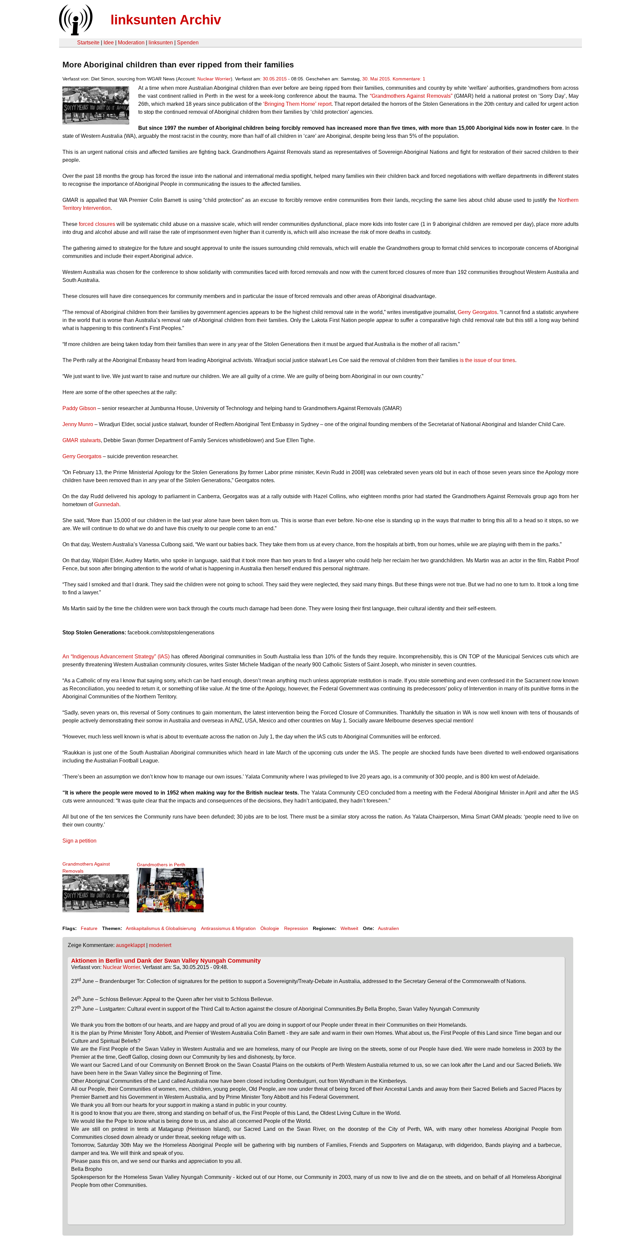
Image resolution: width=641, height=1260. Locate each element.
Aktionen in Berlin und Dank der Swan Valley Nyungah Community (166, 960)
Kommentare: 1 (409, 78)
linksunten (161, 42)
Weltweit (349, 928)
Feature (89, 928)
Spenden (188, 42)
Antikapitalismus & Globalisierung (161, 928)
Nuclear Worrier (214, 78)
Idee (108, 42)
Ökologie (269, 928)
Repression (296, 928)
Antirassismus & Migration (228, 928)
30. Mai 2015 (376, 78)
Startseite (88, 42)
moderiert (160, 945)
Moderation (131, 42)
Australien (388, 928)
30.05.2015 (275, 78)
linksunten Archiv (166, 19)
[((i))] (75, 33)
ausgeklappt (130, 945)
